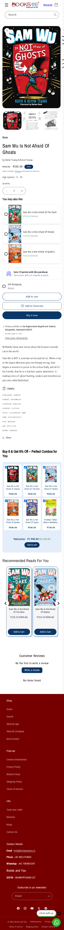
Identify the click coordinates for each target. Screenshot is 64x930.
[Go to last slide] (5, 603)
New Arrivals (13, 739)
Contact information (50, 927)
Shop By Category (15, 731)
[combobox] (32, 15)
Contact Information (17, 759)
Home (9, 709)
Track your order (15, 809)
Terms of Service (15, 789)
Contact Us (12, 832)
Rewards (48, 4)
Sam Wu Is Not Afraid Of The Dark (19, 610)
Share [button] (8, 437)
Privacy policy (50, 922)
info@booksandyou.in (24, 850)
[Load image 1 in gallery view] (12, 120)
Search (10, 716)
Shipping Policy (14, 781)
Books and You (21, 922)
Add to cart (32, 545)
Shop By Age (13, 724)
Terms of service (16, 927)
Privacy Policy (13, 767)
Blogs (9, 824)
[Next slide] (58, 603)
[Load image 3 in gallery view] (52, 120)
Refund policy (36, 922)
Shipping (18, 171)
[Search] (55, 14)
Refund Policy (13, 774)
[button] (6, 5)
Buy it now (32, 315)
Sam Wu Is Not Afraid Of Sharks (45, 610)
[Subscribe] (48, 896)
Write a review (32, 670)
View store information (16, 338)
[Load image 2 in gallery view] (32, 120)
